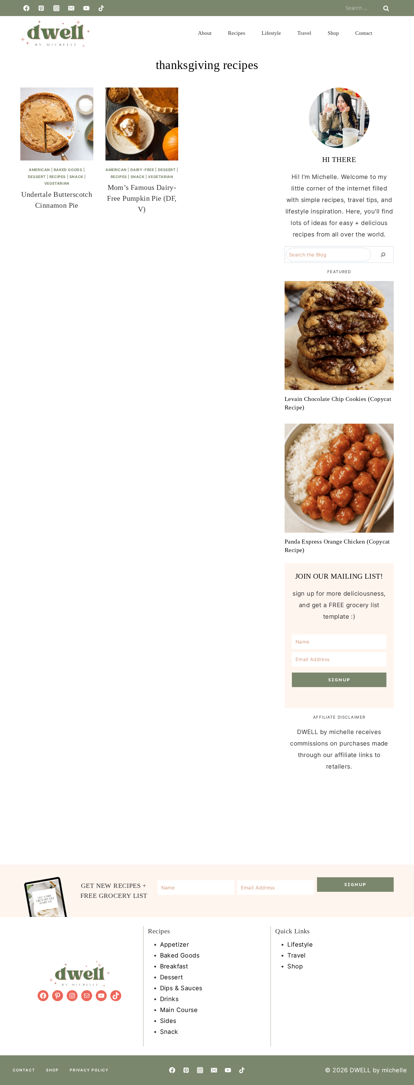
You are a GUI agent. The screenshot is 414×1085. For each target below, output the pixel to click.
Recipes (236, 33)
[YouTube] (86, 8)
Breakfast (174, 966)
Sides (168, 1020)
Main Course (179, 1010)
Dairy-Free (142, 169)
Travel (304, 33)
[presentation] (56, 124)
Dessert (37, 176)
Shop (333, 33)
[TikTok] (101, 8)
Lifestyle (271, 33)
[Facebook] (26, 8)
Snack (76, 176)
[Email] (71, 8)
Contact (363, 33)
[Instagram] (56, 8)
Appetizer (174, 944)
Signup (339, 680)
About (205, 33)
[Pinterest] (41, 8)
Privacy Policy (89, 1070)
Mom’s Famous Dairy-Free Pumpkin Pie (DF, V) (141, 198)
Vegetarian (56, 183)
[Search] (383, 254)
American (39, 169)
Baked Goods (68, 169)
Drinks (169, 999)
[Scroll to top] (405, 1016)
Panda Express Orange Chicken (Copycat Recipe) (337, 545)
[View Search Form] (388, 33)
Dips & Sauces (181, 988)
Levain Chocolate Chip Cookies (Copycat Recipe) (338, 403)
